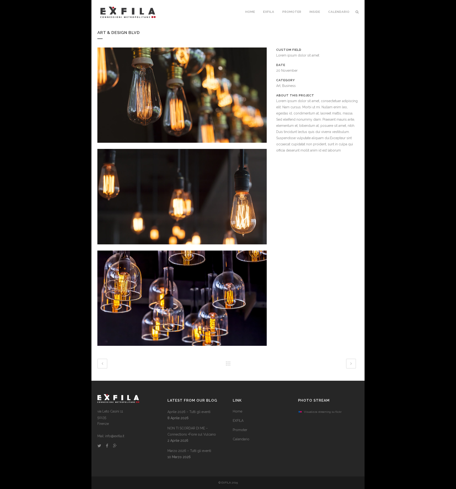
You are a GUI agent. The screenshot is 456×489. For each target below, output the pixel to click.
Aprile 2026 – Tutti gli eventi (188, 412)
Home (237, 411)
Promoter (240, 430)
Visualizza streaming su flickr (323, 411)
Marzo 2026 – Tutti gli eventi (189, 451)
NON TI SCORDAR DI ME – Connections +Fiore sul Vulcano (191, 431)
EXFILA (238, 421)
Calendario (241, 439)
